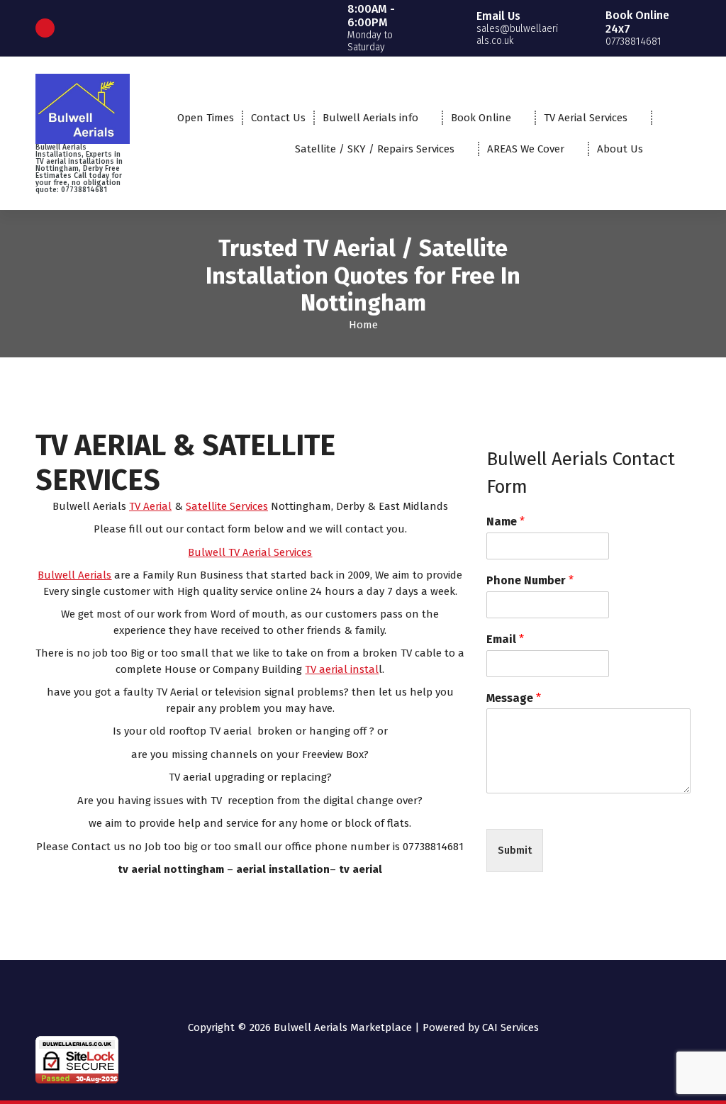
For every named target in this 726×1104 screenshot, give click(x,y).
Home (363, 324)
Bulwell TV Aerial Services (250, 552)
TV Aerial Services (585, 117)
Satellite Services (227, 506)
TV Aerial (150, 506)
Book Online (481, 117)
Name (505, 521)
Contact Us (278, 117)
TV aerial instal (342, 669)
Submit (515, 850)
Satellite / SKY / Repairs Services (374, 149)
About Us (620, 149)
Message (513, 698)
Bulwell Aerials (74, 575)
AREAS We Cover (525, 149)
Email (505, 639)
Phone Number (530, 580)
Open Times (205, 117)
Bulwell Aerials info (370, 117)
